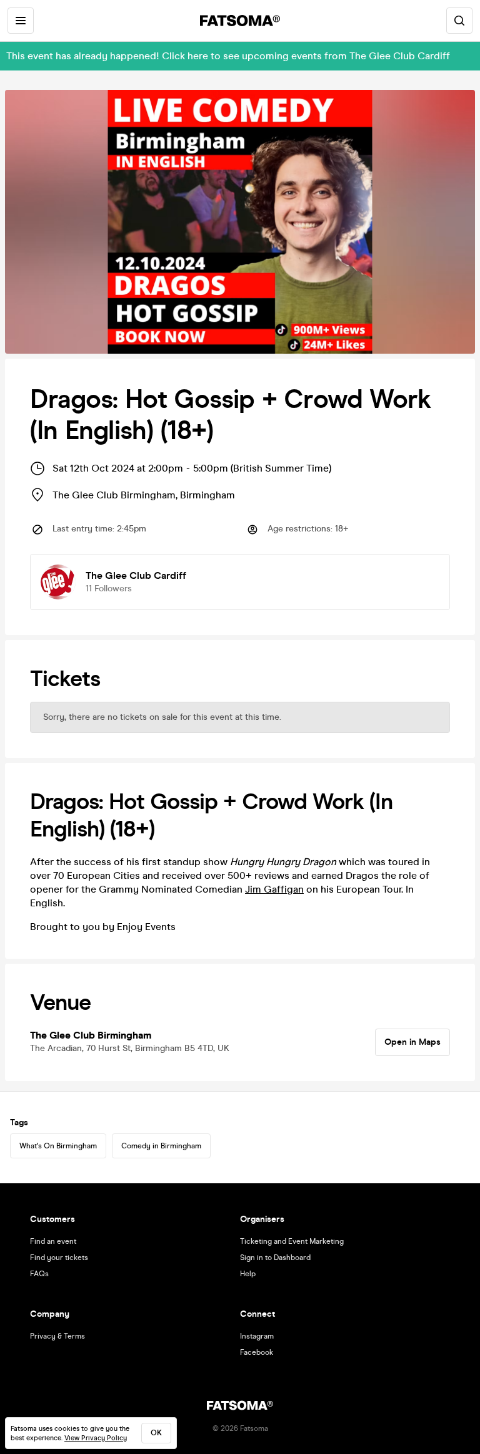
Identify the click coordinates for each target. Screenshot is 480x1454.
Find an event (53, 1241)
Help (248, 1273)
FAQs (39, 1273)
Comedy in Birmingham (161, 1145)
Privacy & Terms (57, 1336)
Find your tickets (59, 1257)
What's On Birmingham (58, 1145)
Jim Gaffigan (274, 889)
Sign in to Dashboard (275, 1257)
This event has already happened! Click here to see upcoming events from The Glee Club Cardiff (228, 56)
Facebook (256, 1352)
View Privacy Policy (95, 1438)
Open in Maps (412, 1042)
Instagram (257, 1336)
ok (156, 1432)
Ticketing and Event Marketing (292, 1241)
